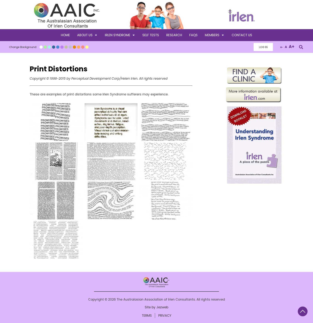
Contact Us (242, 35)
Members (212, 35)
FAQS (193, 35)
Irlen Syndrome (117, 35)
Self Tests (150, 35)
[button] (301, 47)
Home (65, 35)
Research (174, 35)
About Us (85, 35)
